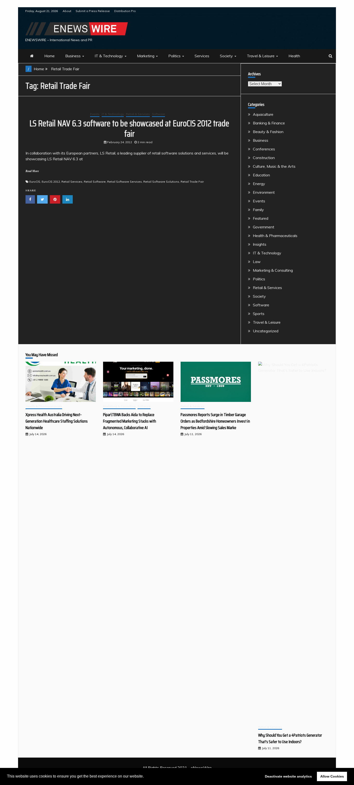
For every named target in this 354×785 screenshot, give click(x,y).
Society (226, 55)
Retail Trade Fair (192, 181)
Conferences (264, 149)
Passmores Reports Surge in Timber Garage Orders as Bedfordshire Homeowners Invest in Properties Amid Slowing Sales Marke (215, 421)
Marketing (145, 55)
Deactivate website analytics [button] (288, 776)
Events (94, 114)
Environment (264, 192)
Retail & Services (138, 114)
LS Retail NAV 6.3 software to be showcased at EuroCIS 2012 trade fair (129, 128)
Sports (258, 313)
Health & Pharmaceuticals (275, 235)
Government (263, 227)
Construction (264, 157)
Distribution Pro (125, 11)
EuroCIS (34, 181)
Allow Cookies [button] (332, 776)
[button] (145, 777)
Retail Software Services (124, 181)
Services (202, 55)
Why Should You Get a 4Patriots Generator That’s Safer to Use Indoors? (290, 738)
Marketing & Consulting (273, 270)
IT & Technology (109, 55)
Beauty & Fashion (268, 131)
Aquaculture (263, 114)
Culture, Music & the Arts (274, 166)
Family (258, 209)
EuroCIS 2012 (51, 181)
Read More (32, 171)
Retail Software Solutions (161, 181)
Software (158, 114)
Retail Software (95, 181)
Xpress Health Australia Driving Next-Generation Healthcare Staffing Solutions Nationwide (57, 421)
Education (261, 175)
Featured (260, 218)
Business (73, 55)
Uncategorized (265, 330)
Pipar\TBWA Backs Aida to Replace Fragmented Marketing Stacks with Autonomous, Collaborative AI (129, 421)
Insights (259, 244)
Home (49, 55)
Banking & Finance (269, 123)
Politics (174, 55)
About (67, 11)
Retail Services (71, 181)
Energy (259, 183)
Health (294, 55)
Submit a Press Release (93, 11)
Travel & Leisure (261, 55)
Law (257, 261)
